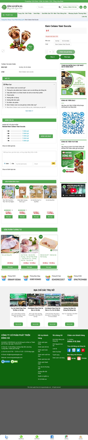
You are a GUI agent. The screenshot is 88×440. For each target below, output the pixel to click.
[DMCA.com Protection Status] (14, 361)
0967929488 (80, 279)
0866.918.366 (73, 341)
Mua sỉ (52, 57)
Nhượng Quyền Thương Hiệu (77, 13)
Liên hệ (55, 349)
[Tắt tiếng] (80, 195)
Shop (9, 19)
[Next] (56, 202)
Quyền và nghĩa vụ (43, 376)
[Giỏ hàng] (85, 7)
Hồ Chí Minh (27, 67)
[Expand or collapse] (54, 84)
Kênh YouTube (57, 352)
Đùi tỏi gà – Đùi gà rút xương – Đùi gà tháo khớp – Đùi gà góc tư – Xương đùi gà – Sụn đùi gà (29, 257)
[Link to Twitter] (78, 350)
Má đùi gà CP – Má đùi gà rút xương (48, 256)
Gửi (53, 163)
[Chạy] (63, 195)
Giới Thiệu (28, 13)
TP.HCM (83, 358)
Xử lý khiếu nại (42, 379)
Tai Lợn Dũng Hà (7, 255)
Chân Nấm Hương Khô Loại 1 (22, 201)
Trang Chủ (21, 13)
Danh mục (37, 13)
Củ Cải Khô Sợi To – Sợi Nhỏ (36, 201)
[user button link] (80, 7)
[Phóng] (3, 50)
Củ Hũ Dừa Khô (50, 200)
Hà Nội (21, 67)
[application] (73, 190)
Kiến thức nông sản (60, 13)
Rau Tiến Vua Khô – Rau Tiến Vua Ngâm (8, 201)
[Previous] (2, 202)
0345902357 (58, 279)
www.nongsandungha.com (14, 357)
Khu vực (47, 40)
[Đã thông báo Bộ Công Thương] (5, 361)
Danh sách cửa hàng (59, 358)
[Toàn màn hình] (83, 195)
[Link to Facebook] (69, 350)
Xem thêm (29, 111)
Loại (46, 44)
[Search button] (59, 7)
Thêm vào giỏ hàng (66, 52)
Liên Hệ (84, 16)
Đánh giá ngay (46, 136)
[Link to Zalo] (74, 350)
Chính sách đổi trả (43, 347)
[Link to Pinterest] (83, 350)
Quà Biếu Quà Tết (47, 13)
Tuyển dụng (56, 355)
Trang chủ (4, 19)
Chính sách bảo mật (44, 359)
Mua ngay (8, 216)
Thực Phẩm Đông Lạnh (18, 19)
